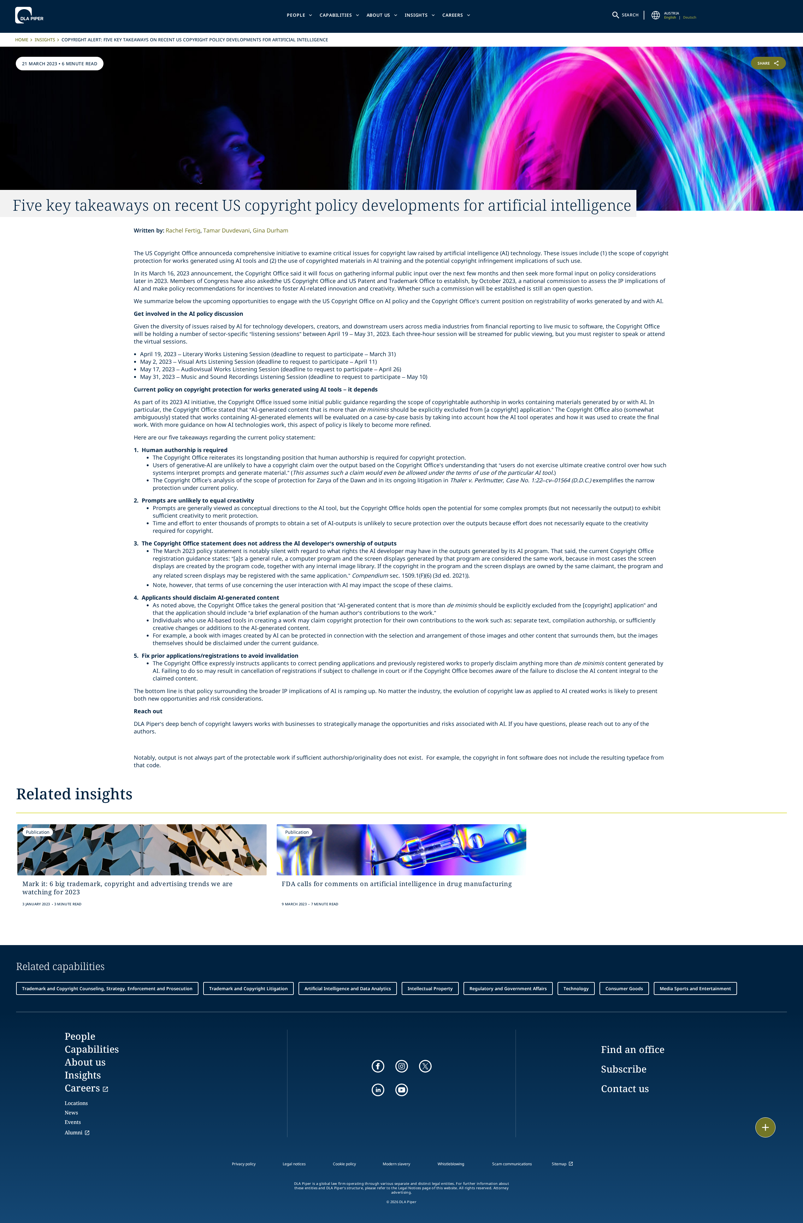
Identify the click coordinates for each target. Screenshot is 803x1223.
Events (73, 1122)
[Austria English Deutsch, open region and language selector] (656, 15)
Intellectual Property (430, 988)
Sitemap (559, 1164)
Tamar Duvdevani (226, 230)
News (71, 1112)
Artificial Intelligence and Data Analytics (347, 988)
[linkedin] (378, 1090)
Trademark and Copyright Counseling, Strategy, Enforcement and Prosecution (107, 988)
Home (21, 40)
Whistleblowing (451, 1164)
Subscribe (624, 1068)
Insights (416, 15)
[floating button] (765, 1127)
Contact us (625, 1088)
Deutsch (689, 17)
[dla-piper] (31, 15)
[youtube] (401, 1090)
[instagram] (401, 1066)
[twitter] (425, 1066)
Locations (76, 1103)
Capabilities (336, 15)
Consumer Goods (624, 988)
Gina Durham (270, 230)
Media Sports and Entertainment (695, 988)
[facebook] (378, 1066)
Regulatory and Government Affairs (508, 988)
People (296, 15)
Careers (452, 15)
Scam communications (512, 1164)
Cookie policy (344, 1164)
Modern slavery (396, 1164)
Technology (576, 988)
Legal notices (294, 1164)
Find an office (632, 1049)
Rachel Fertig (183, 230)
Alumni (73, 1132)
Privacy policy (244, 1164)
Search (630, 15)
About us (379, 15)
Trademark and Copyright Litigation (248, 988)
